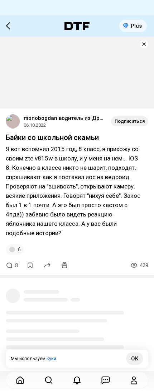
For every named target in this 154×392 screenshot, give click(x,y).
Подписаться (130, 121)
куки (51, 358)
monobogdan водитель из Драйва (64, 118)
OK (134, 358)
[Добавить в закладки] (30, 265)
